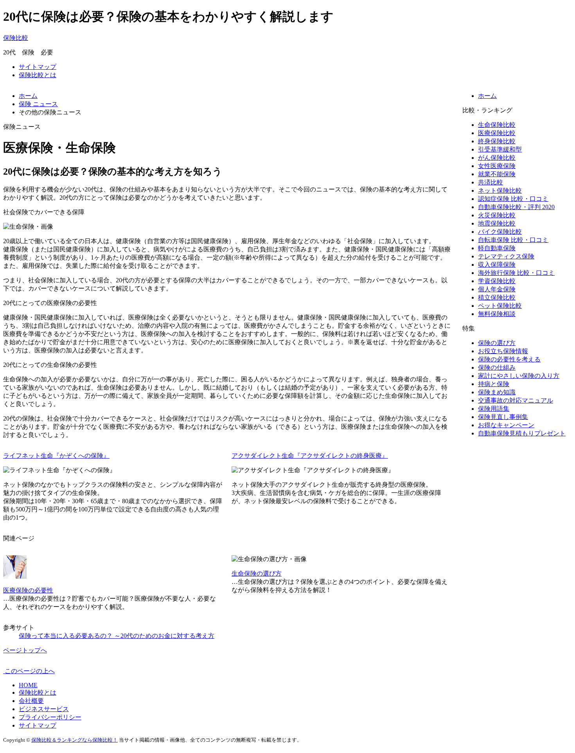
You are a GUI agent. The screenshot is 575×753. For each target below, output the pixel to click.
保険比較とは (37, 75)
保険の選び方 (497, 342)
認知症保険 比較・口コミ (513, 198)
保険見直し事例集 (503, 417)
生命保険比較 (497, 124)
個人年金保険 (497, 289)
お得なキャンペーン (506, 425)
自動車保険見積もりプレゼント (522, 433)
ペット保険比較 (500, 305)
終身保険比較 (497, 141)
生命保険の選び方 (257, 573)
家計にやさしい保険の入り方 (518, 375)
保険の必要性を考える (509, 359)
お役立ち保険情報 (503, 351)
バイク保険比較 (500, 231)
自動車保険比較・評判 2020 (516, 207)
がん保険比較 (497, 157)
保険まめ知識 (497, 392)
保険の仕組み (497, 367)
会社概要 (31, 700)
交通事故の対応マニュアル (515, 400)
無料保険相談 (497, 314)
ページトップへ (25, 650)
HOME (28, 685)
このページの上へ (29, 671)
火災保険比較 (497, 215)
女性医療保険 (497, 166)
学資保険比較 (497, 281)
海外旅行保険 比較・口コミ (516, 272)
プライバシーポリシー (50, 717)
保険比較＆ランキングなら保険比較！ (74, 740)
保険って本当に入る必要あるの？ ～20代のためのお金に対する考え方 (116, 635)
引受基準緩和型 (500, 149)
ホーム (487, 95)
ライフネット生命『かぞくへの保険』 (56, 455)
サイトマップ (37, 66)
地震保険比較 (497, 223)
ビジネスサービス (44, 709)
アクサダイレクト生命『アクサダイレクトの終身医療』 (310, 455)
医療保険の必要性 (28, 590)
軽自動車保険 (497, 248)
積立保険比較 (497, 297)
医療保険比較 (497, 133)
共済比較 (490, 182)
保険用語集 (493, 408)
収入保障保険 (497, 264)
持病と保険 (493, 384)
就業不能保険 (497, 174)
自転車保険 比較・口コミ (513, 240)
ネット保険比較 (500, 190)
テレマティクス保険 (506, 256)
